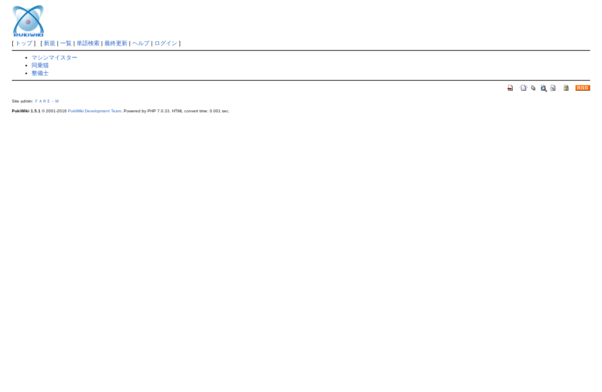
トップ (23, 43)
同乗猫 (40, 65)
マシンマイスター (54, 57)
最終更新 (115, 43)
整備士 (40, 73)
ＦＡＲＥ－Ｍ (46, 101)
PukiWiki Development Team (94, 111)
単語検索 (88, 43)
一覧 (66, 43)
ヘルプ (140, 43)
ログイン (165, 43)
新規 (49, 43)
